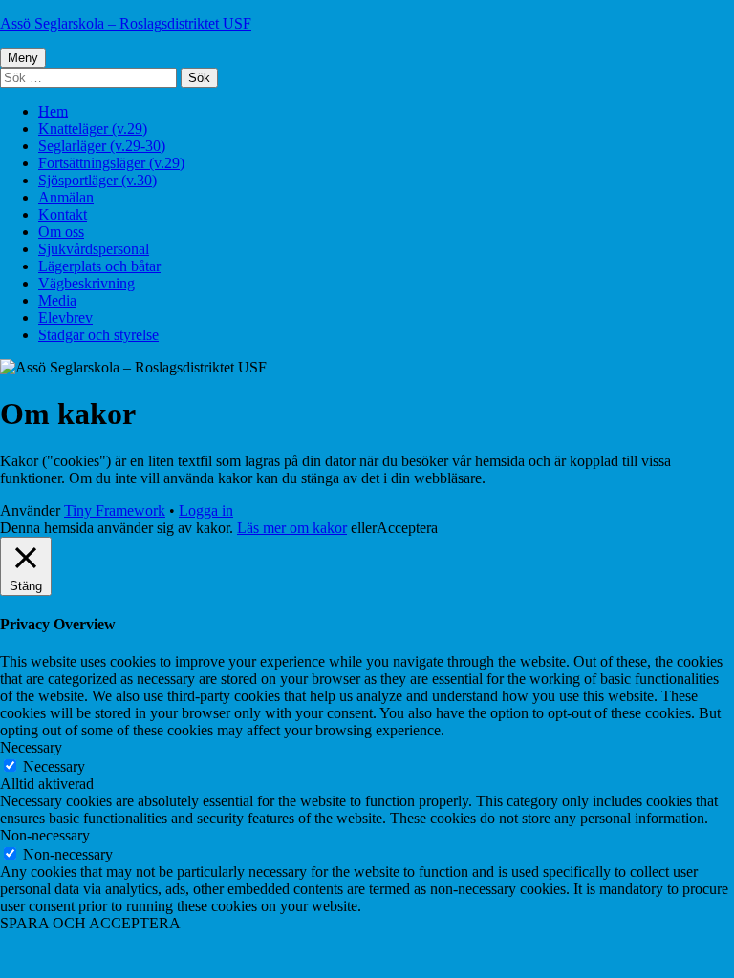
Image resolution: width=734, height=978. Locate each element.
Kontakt (62, 214)
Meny (23, 58)
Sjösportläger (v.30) (97, 180)
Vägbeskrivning (86, 283)
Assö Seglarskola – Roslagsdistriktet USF (125, 23)
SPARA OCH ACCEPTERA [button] (90, 923)
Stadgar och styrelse (98, 335)
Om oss (61, 231)
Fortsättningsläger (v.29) (111, 163)
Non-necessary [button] (45, 835)
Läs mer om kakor (292, 528)
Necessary (54, 766)
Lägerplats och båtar (99, 266)
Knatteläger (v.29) (92, 128)
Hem (53, 111)
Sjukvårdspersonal (93, 249)
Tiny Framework (114, 510)
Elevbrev (65, 317)
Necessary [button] (31, 747)
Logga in (206, 510)
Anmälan (66, 197)
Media (57, 300)
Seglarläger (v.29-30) (101, 146)
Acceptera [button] (407, 528)
